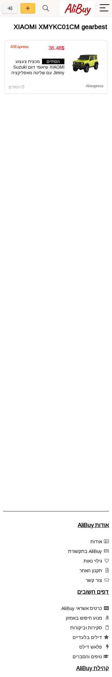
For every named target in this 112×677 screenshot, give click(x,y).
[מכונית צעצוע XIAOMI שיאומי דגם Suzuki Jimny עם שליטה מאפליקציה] (86, 62)
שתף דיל (28, 8)
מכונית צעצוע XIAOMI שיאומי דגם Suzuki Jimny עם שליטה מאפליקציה (38, 67)
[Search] (45, 8)
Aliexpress (94, 86)
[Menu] (104, 8)
